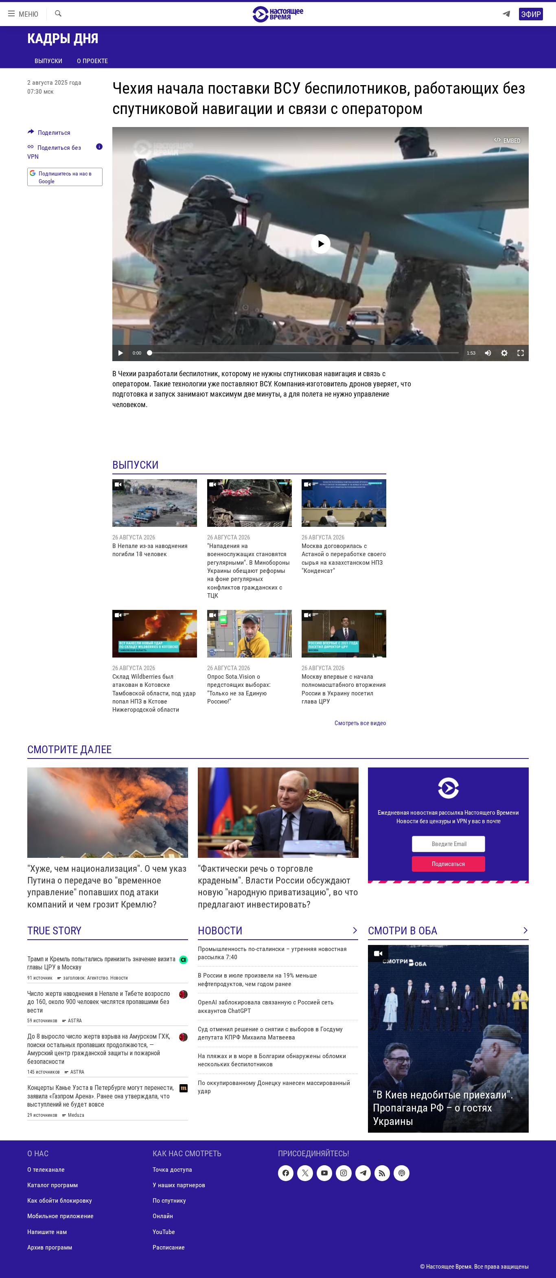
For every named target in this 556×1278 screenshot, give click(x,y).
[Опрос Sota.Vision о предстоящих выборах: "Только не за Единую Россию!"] (249, 634)
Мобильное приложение (60, 1216)
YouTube (164, 1232)
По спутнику (169, 1201)
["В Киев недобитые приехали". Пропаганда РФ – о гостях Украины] (448, 1039)
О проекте (92, 61)
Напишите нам (47, 1232)
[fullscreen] (520, 353)
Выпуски (48, 61)
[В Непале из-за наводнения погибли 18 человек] (154, 503)
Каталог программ (52, 1185)
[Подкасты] (401, 1173)
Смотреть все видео (360, 723)
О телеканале (46, 1170)
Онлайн (163, 1216)
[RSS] (382, 1173)
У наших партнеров (179, 1185)
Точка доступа (172, 1170)
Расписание (169, 1247)
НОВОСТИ (220, 930)
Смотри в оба (403, 930)
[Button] (49, 134)
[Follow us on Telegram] (363, 1173)
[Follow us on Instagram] (343, 1173)
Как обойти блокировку (59, 1201)
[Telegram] (506, 14)
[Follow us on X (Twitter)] (305, 1173)
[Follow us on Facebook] (285, 1173)
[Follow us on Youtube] (324, 1173)
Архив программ (49, 1247)
